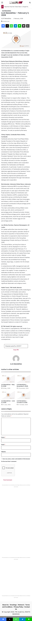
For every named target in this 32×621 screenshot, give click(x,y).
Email (3, 444)
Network (21, 605)
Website (3, 451)
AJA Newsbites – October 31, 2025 (22, 401)
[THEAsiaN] (16, 2)
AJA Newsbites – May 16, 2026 (8, 385)
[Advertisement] (16, 504)
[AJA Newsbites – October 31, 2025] (24, 395)
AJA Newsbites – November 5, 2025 (22, 385)
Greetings (13, 605)
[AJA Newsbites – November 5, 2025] (24, 379)
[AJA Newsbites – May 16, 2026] (8, 379)
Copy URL (16, 349)
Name (3, 437)
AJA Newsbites (6, 11)
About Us (5, 605)
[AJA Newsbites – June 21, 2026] (8, 395)
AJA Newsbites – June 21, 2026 (8, 401)
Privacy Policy (18, 607)
